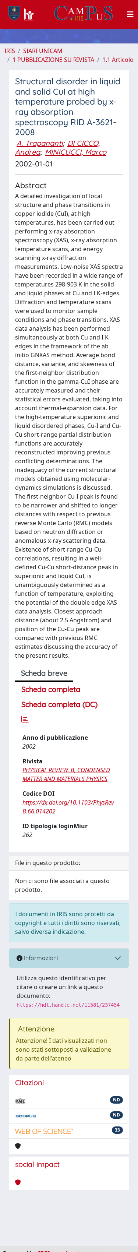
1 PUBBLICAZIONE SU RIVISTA (53, 60)
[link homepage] (22, 14)
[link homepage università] (83, 14)
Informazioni (40, 957)
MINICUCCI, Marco (75, 151)
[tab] (25, 719)
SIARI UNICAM (43, 51)
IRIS (9, 51)
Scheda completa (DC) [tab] (59, 704)
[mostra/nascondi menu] (130, 14)
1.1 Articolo (118, 60)
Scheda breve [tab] (44, 673)
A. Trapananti (40, 143)
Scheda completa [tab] (50, 689)
